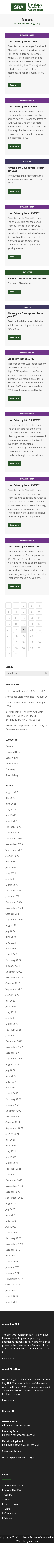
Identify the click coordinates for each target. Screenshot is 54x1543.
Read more (8, 1358)
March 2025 (11, 884)
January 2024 (12, 965)
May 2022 (10, 1081)
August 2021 (12, 1134)
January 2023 (12, 1035)
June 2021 (10, 1145)
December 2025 (13, 838)
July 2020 (10, 1209)
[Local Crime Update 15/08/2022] (27, 100)
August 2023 (12, 994)
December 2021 (13, 1110)
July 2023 (10, 1000)
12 (23, 617)
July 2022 (10, 1070)
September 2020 (14, 1197)
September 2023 (14, 989)
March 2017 (11, 1296)
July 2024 (10, 931)
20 (8, 630)
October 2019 (12, 1249)
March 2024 (11, 954)
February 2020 (13, 1238)
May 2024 (10, 942)
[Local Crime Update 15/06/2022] (27, 479)
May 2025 (10, 873)
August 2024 (12, 925)
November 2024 (14, 908)
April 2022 (10, 1087)
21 (16, 630)
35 (8, 648)
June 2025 (10, 867)
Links (7, 1508)
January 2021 (12, 1174)
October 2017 (12, 1284)
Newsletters (12, 763)
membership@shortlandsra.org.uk (20, 1444)
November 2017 (14, 1278)
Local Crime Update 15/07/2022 (24, 213)
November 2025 (14, 844)
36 (16, 648)
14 (39, 617)
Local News (11, 757)
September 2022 (14, 1058)
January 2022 (12, 1105)
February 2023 (13, 1029)
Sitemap (8, 1518)
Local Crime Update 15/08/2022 (24, 106)
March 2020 (11, 1232)
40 (8, 654)
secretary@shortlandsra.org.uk (19, 1457)
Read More (14, 85)
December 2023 (13, 971)
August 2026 (12, 792)
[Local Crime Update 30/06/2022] (27, 414)
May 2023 (10, 1012)
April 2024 (10, 948)
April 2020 (10, 1226)
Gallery (8, 1494)
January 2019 (12, 1267)
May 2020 (10, 1220)
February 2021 (13, 1168)
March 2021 (11, 1162)
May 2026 (10, 809)
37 (23, 648)
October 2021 (12, 1122)
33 (31, 642)
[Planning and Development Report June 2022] (27, 307)
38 (31, 648)
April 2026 (10, 815)
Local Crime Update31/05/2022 (24, 546)
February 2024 (13, 960)
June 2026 (10, 803)
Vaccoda (33, 1541)
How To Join (11, 1504)
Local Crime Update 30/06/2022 (24, 420)
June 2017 (10, 1290)
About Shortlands (13, 1485)
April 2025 (10, 879)
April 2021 (10, 1157)
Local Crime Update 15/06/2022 (24, 485)
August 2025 (12, 855)
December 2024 (13, 902)
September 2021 (14, 1128)
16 (16, 623)
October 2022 (12, 1052)
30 (8, 642)
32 (23, 642)
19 (39, 623)
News (7, 1499)
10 (8, 617)
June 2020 (10, 1215)
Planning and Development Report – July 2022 (27, 169)
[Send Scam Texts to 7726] (27, 352)
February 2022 (13, 1099)
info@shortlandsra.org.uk (16, 1425)
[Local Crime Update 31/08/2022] (27, 35)
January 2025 (12, 896)
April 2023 (10, 1018)
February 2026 (13, 826)
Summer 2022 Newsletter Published (27, 278)
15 (8, 623)
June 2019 (10, 1255)
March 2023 (11, 1023)
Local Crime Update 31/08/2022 (24, 41)
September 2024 (14, 919)
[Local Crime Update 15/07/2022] (27, 207)
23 (31, 630)
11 (16, 617)
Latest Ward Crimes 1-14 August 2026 (25, 691)
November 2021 (14, 1116)
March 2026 (11, 821)
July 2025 (10, 861)
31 (16, 642)
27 (23, 636)
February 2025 (13, 890)
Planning (10, 769)
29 (39, 636)
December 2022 (13, 1041)
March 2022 (11, 1093)
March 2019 (11, 1261)
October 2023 (12, 983)
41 (16, 654)
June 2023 (10, 1006)
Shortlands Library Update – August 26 (26, 696)
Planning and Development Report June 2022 (26, 315)
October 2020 (12, 1191)
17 (23, 623)
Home (17, 23)
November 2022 (14, 1047)
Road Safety (11, 775)
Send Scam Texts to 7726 (21, 358)
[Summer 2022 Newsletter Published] (27, 272)
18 (31, 623)
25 (8, 636)
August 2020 (12, 1203)
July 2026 (10, 797)
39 (39, 648)
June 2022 (10, 1076)
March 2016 (11, 1302)
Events (9, 746)
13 (31, 617)
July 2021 (10, 1139)
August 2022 (12, 1064)
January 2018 (12, 1273)
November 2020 (14, 1186)
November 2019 (14, 1244)
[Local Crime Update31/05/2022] (27, 540)
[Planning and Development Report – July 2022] (27, 161)
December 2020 (13, 1180)
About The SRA (12, 1490)
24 (39, 630)
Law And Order (13, 752)
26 (16, 636)
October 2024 (12, 913)
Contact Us (10, 1513)
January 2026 (12, 832)
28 (31, 636)
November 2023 (14, 977)
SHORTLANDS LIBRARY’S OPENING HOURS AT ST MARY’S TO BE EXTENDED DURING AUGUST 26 (24, 716)
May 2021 (10, 1151)
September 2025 (14, 850)
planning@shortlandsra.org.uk (18, 1434)
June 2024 (10, 937)
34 (39, 642)
